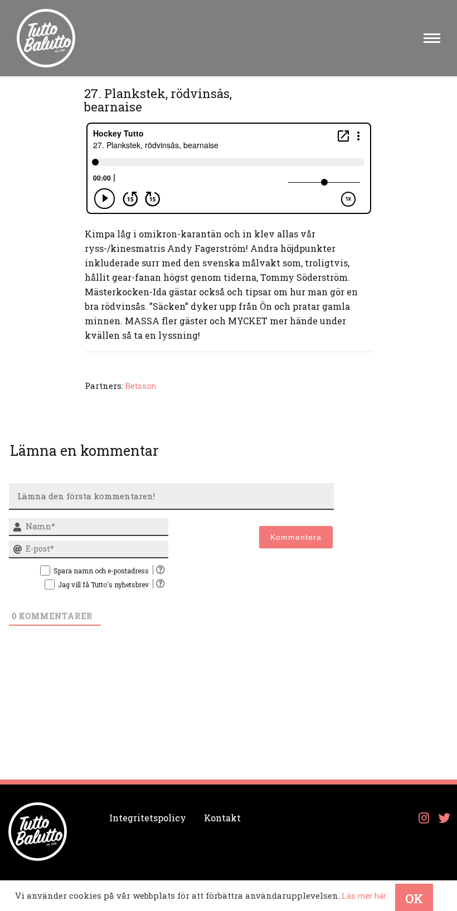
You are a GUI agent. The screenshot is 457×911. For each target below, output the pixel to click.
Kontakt (222, 818)
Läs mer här (364, 896)
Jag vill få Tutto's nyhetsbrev (103, 584)
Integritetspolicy (147, 818)
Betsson (140, 386)
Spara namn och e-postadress (101, 570)
